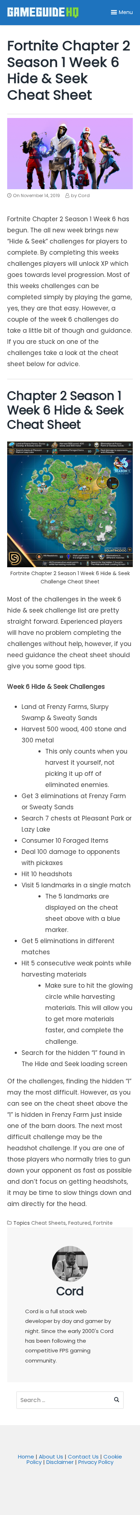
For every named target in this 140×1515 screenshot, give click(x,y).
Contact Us (83, 1456)
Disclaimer (60, 1462)
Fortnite (103, 1223)
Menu (126, 12)
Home (26, 1456)
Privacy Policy (95, 1462)
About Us (51, 1456)
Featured (79, 1223)
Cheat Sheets (48, 1223)
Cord (70, 1291)
